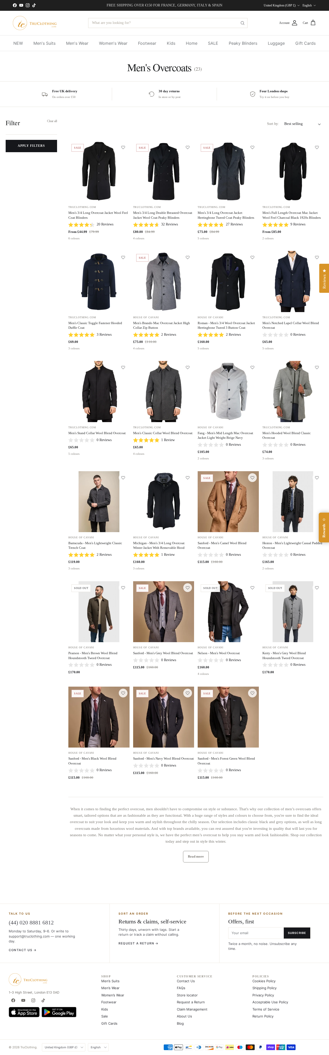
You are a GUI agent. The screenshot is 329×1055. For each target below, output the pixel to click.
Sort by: (273, 124)
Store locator (187, 995)
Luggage (276, 43)
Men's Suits (44, 43)
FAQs (181, 988)
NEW (18, 43)
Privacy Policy (263, 995)
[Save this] (123, 147)
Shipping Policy (264, 988)
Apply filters (31, 146)
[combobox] (168, 23)
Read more (196, 856)
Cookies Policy (264, 981)
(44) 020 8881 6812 (31, 922)
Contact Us (186, 981)
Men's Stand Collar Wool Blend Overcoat (97, 433)
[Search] (242, 23)
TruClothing (28, 1047)
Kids (171, 43)
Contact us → (22, 950)
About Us (184, 1016)
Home (191, 43)
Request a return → (138, 943)
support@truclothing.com (29, 936)
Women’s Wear (112, 995)
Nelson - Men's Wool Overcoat (219, 653)
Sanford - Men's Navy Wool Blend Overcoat (163, 758)
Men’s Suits (110, 981)
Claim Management (192, 1009)
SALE (213, 43)
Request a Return (191, 1002)
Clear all (52, 121)
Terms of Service (265, 1009)
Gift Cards (305, 43)
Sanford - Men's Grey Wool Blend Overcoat (163, 653)
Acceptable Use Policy (270, 1002)
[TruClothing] (35, 23)
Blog (180, 1023)
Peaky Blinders (243, 43)
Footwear (147, 43)
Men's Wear (77, 43)
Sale (104, 1016)
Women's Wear (113, 43)
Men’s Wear (110, 988)
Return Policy (262, 1016)
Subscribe (297, 933)
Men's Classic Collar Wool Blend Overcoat (163, 433)
